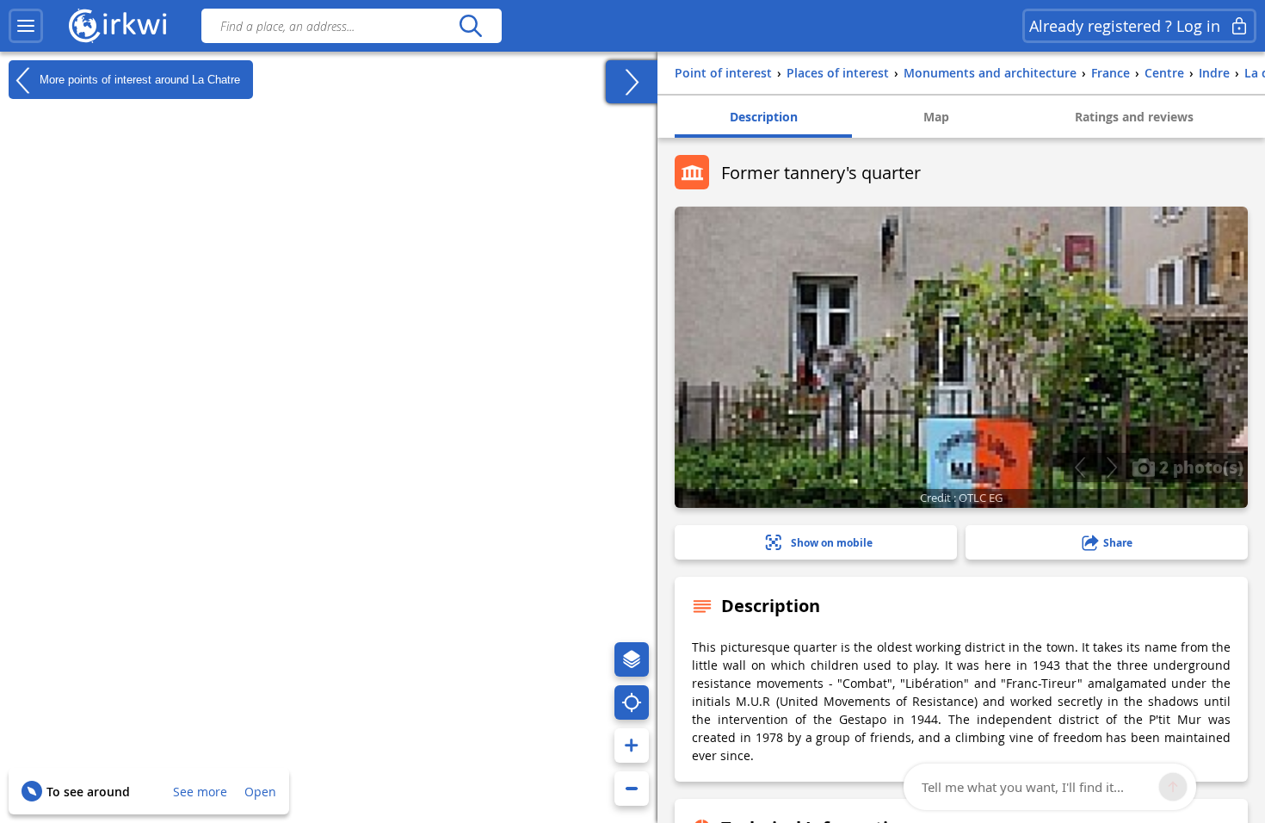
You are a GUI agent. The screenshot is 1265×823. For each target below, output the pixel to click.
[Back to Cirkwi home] (118, 26)
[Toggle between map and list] (631, 81)
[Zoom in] (631, 745)
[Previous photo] (1079, 467)
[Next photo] (1111, 467)
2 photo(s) (1199, 467)
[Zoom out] (631, 788)
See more (200, 791)
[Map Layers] (631, 659)
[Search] (470, 26)
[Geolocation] (631, 702)
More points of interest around (138, 78)
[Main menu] (26, 26)
